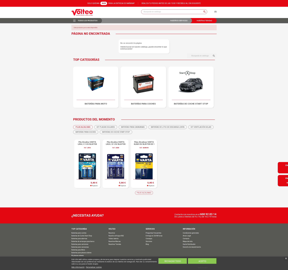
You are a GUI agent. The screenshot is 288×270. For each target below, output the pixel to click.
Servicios (149, 241)
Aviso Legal (187, 236)
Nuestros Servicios (178, 20)
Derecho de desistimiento (192, 247)
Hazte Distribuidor (189, 244)
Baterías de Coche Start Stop (81, 236)
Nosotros (112, 233)
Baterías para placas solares (81, 253)
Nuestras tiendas (204, 20)
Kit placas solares (77, 255)
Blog (147, 244)
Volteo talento (114, 238)
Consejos (149, 238)
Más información (78, 267)
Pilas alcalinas (144, 193)
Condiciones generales (191, 233)
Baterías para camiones (79, 244)
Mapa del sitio (188, 241)
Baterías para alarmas (79, 238)
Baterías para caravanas (80, 247)
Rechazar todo (172, 261)
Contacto (186, 238)
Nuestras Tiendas (115, 244)
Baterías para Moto (78, 250)
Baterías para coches (78, 233)
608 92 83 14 (208, 214)
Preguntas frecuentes (153, 233)
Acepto (202, 261)
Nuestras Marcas (115, 241)
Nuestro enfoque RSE (116, 236)
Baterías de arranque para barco (82, 241)
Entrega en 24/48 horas (154, 236)
